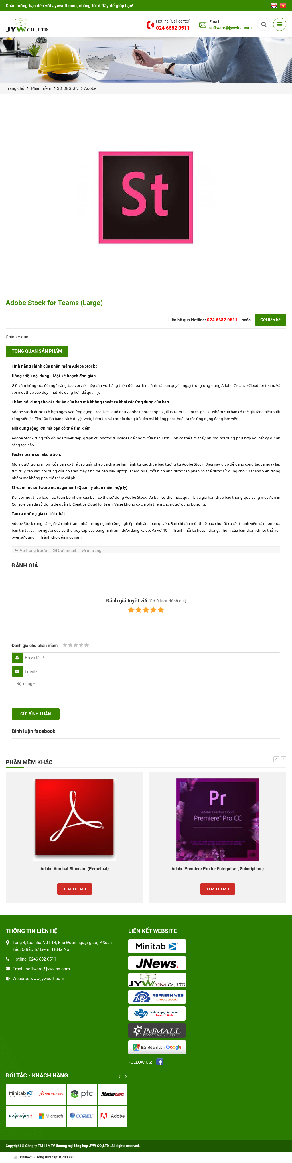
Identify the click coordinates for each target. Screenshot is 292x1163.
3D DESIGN (67, 88)
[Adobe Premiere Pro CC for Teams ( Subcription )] (218, 819)
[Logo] (28, 25)
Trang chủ (15, 88)
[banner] (146, 60)
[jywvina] (158, 980)
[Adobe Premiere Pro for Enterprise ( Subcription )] (74, 819)
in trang (94, 550)
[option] (74, 837)
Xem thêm (73, 889)
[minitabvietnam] (158, 947)
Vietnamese (283, 4)
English (274, 4)
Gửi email (67, 550)
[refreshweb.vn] (158, 997)
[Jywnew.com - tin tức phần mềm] (158, 963)
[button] (276, 759)
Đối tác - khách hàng (37, 1075)
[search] (263, 24)
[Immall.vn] (158, 1031)
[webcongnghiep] (158, 1014)
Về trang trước (33, 550)
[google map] (158, 1048)
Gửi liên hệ (270, 319)
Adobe (90, 88)
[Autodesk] (21, 1094)
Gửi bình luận (35, 714)
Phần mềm (41, 88)
